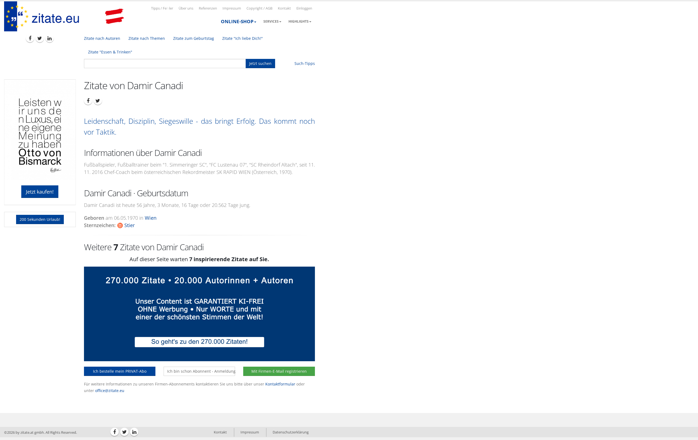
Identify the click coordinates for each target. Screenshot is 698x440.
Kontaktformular (280, 384)
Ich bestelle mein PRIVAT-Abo (119, 371)
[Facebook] (30, 38)
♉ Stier (126, 225)
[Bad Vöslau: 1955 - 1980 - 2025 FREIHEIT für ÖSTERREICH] (114, 16)
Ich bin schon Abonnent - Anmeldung (201, 371)
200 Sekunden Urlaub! (40, 219)
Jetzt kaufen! (40, 191)
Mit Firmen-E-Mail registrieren (279, 371)
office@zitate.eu (109, 390)
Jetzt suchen (260, 63)
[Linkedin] (50, 38)
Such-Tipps (304, 63)
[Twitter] (40, 38)
